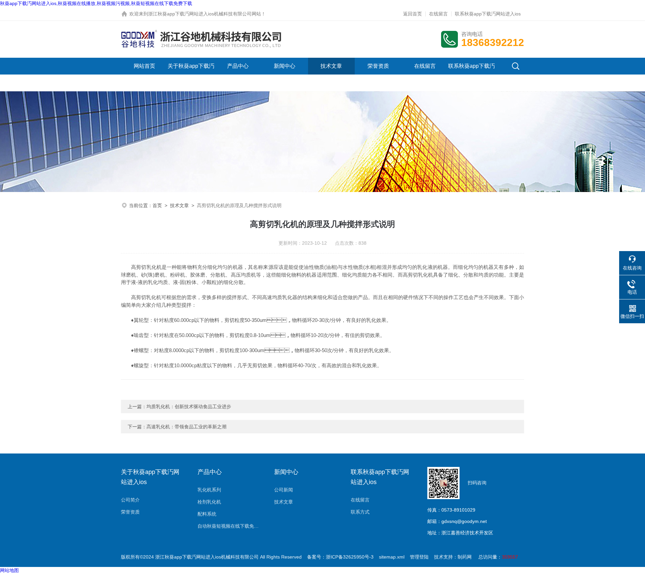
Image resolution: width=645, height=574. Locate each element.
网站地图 (9, 570)
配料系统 (207, 514)
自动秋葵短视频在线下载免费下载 (229, 526)
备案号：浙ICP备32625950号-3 (340, 557)
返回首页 (412, 13)
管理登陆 (419, 557)
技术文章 (331, 66)
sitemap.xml (391, 557)
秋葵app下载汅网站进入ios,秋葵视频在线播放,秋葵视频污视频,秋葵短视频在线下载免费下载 (96, 3)
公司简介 (130, 500)
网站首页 (144, 66)
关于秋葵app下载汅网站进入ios (191, 74)
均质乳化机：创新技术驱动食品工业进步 (188, 406)
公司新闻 (283, 489)
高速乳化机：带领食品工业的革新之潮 (186, 426)
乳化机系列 (209, 489)
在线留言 (438, 13)
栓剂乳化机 (209, 502)
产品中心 (238, 66)
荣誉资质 (378, 66)
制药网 (465, 557)
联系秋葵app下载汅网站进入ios (488, 13)
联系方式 (360, 512)
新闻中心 (284, 66)
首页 (157, 205)
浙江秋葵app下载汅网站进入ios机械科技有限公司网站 (204, 13)
